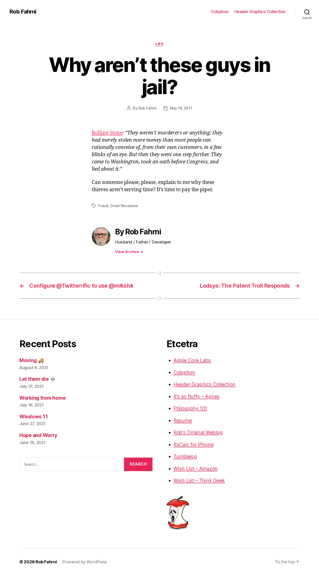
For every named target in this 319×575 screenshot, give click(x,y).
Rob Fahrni (22, 11)
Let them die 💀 (37, 379)
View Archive (129, 251)
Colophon (220, 11)
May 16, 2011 (181, 108)
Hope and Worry (38, 435)
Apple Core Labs (192, 360)
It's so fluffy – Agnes (197, 396)
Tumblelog (185, 456)
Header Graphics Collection (260, 11)
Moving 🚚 (31, 360)
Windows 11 (33, 417)
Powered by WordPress (84, 561)
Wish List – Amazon (196, 469)
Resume (183, 420)
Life (159, 44)
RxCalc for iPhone (193, 445)
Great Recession (124, 205)
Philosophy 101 (190, 408)
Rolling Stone (107, 133)
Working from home (42, 398)
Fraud (103, 205)
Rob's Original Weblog (198, 432)
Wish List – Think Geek (199, 480)
